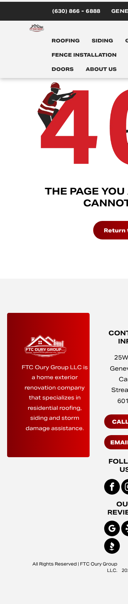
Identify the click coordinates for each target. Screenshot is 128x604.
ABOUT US (101, 69)
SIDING (102, 40)
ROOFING (66, 40)
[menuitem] (76, 11)
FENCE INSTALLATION (84, 55)
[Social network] (112, 547)
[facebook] (112, 487)
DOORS (63, 69)
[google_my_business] (112, 529)
